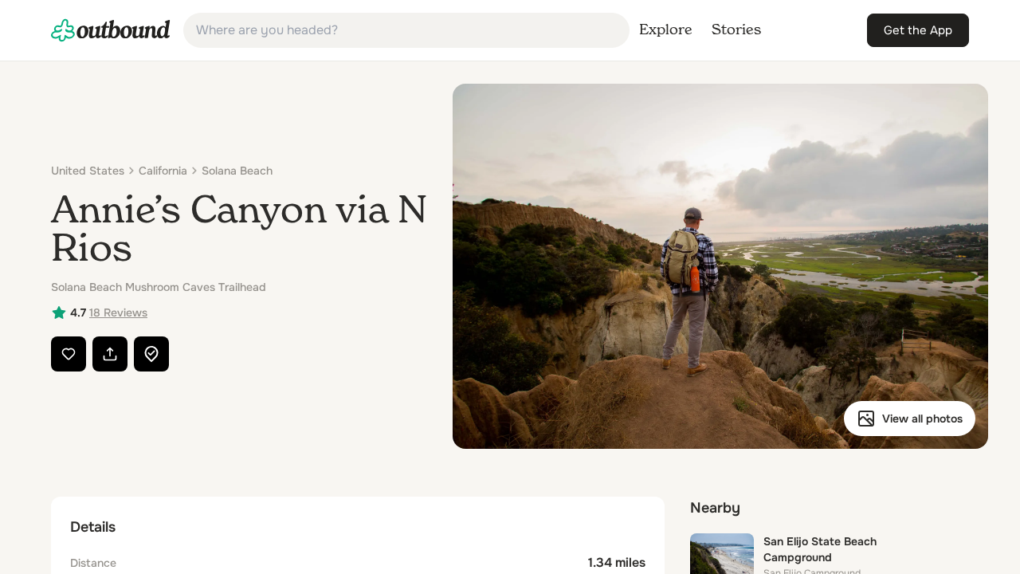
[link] (111, 30)
